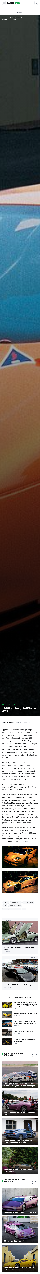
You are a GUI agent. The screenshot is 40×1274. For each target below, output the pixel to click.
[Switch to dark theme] (36, 3)
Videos (32, 8)
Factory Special (28, 902)
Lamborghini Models (15, 17)
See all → (34, 1055)
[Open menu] (4, 3)
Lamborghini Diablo (15, 905)
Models (8, 8)
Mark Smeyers (9, 722)
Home (4, 17)
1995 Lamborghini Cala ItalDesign (25, 1013)
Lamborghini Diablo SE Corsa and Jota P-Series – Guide (19, 1268)
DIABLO (6, 902)
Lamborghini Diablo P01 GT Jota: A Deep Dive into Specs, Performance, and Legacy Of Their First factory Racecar (20, 1085)
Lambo (13, 3)
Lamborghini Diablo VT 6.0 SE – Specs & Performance (18, 1170)
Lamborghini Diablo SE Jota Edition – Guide (20, 1212)
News (15, 8)
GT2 (5, 905)
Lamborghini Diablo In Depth (12, 909)
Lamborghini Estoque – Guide (24, 1031)
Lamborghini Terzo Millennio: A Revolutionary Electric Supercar (25, 1022)
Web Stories (23, 8)
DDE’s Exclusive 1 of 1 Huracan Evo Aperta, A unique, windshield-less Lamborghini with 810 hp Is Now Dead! (25, 1005)
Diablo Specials (15, 902)
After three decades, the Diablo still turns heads (19, 1113)
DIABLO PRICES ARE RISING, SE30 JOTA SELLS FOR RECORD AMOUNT (18, 1142)
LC (24, 909)
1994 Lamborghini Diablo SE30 (15, 1241)
